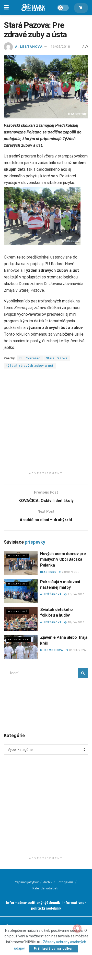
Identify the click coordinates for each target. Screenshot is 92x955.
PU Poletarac (29, 358)
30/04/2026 (70, 572)
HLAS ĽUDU (48, 572)
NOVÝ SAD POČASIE (46, 705)
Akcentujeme (18, 639)
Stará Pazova (57, 358)
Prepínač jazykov (26, 882)
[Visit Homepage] (33, 8)
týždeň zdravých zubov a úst (29, 366)
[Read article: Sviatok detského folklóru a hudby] (21, 619)
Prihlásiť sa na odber (53, 948)
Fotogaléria (65, 882)
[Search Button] (83, 673)
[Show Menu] (6, 7)
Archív (47, 882)
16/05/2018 (60, 46)
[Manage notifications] (77, 928)
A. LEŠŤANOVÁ (29, 46)
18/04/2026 (76, 622)
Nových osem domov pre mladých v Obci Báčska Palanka (63, 559)
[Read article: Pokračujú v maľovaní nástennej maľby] (21, 591)
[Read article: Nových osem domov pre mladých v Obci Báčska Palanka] (21, 563)
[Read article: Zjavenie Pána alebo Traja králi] (21, 647)
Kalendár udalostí (45, 888)
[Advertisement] (46, 423)
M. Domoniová (51, 650)
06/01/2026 (77, 650)
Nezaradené (17, 556)
